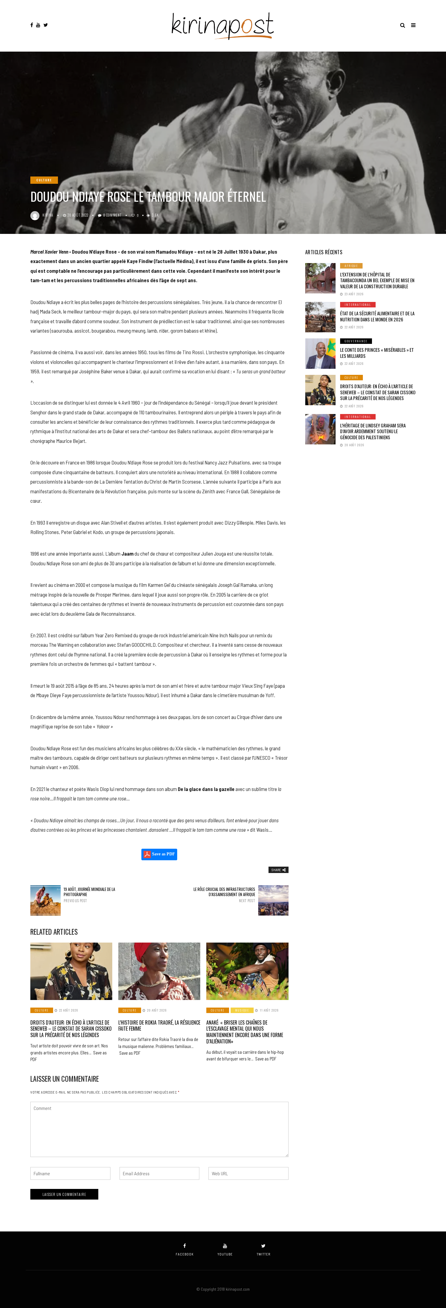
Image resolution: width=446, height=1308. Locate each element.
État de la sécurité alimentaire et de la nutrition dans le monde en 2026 (377, 316)
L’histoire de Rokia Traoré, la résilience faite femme (159, 1025)
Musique (242, 1010)
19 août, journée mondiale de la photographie (89, 895)
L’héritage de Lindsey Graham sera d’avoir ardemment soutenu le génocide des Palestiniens (373, 431)
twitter (263, 1254)
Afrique (351, 265)
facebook (185, 1254)
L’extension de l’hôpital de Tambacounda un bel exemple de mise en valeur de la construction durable (377, 280)
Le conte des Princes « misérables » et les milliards (377, 352)
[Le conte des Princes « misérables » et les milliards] (320, 353)
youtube (225, 1254)
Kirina (47, 215)
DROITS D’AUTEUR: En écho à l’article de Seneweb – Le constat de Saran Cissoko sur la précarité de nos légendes (71, 1029)
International (358, 304)
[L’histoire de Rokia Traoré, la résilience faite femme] (159, 971)
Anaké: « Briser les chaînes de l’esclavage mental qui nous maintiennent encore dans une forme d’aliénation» (244, 1032)
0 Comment (112, 215)
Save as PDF (163, 854)
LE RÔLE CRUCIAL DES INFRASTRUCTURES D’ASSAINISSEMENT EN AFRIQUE (224, 895)
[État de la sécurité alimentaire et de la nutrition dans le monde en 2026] (320, 317)
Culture (44, 180)
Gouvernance (356, 341)
